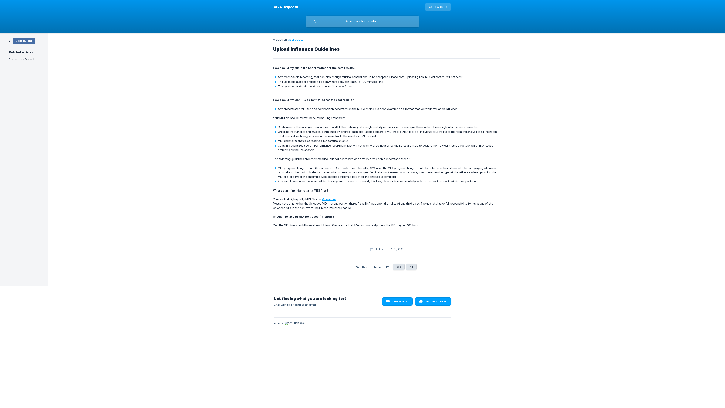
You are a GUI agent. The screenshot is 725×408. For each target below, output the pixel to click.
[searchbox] (362, 21)
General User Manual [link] (21, 59)
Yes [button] (398, 266)
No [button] (411, 266)
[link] (22, 40)
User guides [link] (295, 39)
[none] (286, 7)
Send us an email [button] (435, 301)
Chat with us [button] (400, 301)
